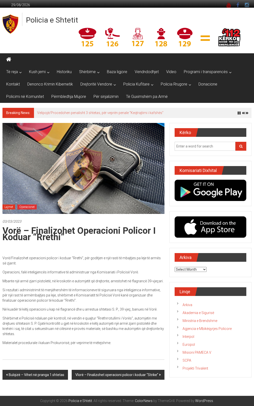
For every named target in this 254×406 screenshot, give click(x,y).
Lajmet (8, 207)
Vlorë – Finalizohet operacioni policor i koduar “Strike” (116, 375)
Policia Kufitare (136, 84)
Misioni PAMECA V (197, 352)
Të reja (12, 71)
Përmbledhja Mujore (68, 96)
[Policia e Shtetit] (8, 59)
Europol (189, 345)
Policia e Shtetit (52, 20)
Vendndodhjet (147, 71)
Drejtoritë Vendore (96, 84)
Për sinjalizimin (106, 96)
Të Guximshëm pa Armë (147, 96)
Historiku (64, 71)
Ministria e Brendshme (200, 321)
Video (171, 71)
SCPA (187, 360)
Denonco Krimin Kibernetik (50, 84)
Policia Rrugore (174, 84)
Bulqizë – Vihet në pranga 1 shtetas (36, 375)
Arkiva (187, 305)
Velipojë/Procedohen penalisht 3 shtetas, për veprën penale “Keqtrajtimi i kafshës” (100, 113)
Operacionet (27, 207)
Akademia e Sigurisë (198, 313)
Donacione (207, 84)
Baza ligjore (117, 71)
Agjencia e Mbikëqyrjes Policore (207, 329)
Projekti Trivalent (195, 368)
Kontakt (13, 84)
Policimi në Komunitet (25, 96)
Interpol (188, 337)
